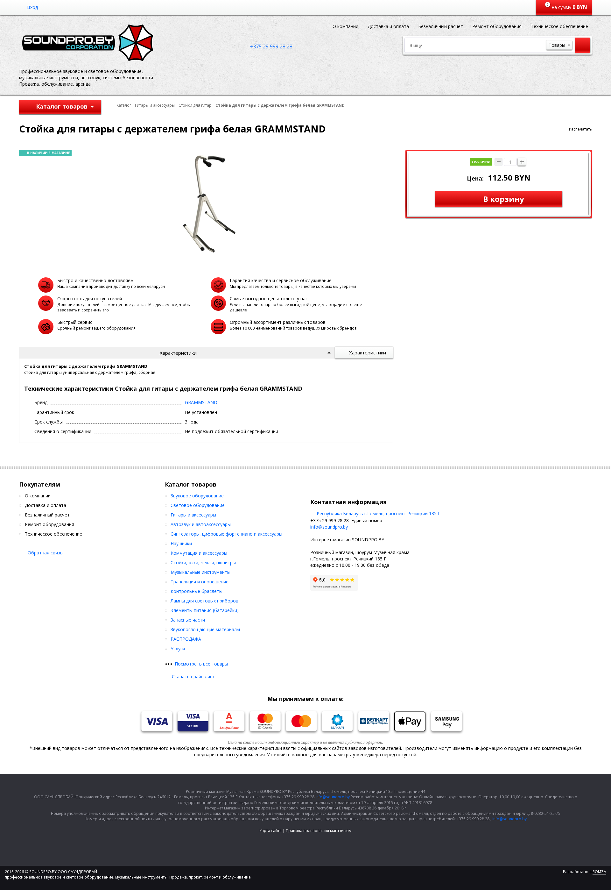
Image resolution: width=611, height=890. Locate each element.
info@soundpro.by (329, 527)
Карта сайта (270, 830)
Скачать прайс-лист (193, 676)
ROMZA (599, 871)
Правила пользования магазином (319, 830)
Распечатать (580, 129)
